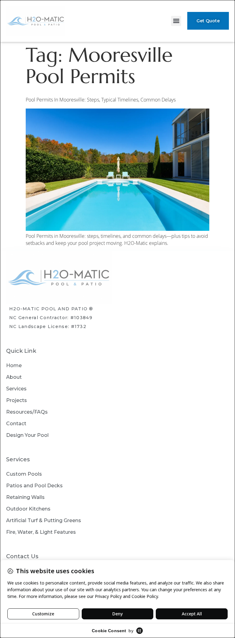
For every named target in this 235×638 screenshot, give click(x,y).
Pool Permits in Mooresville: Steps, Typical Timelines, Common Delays (101, 99)
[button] (176, 21)
